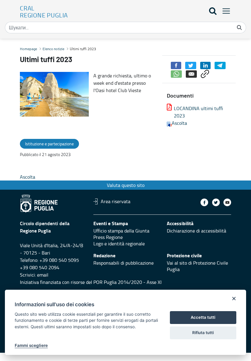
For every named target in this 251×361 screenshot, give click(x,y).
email (42, 274)
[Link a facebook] (204, 202)
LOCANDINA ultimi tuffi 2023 (198, 112)
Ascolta (179, 123)
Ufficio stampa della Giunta (121, 230)
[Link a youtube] (227, 202)
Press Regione (108, 237)
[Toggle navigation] (224, 11)
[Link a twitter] (216, 202)
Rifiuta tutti (203, 332)
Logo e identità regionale (119, 243)
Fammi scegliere (31, 345)
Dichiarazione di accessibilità (196, 230)
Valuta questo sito (125, 185)
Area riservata (115, 201)
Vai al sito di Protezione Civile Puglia (197, 266)
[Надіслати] (239, 27)
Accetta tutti (203, 317)
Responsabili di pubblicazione (123, 262)
